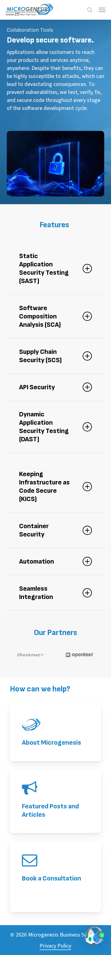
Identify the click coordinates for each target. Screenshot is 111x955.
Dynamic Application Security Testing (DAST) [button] (44, 427)
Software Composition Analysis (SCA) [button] (40, 316)
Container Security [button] (34, 530)
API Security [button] (37, 387)
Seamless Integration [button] (36, 593)
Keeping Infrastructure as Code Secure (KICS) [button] (44, 486)
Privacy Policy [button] (55, 946)
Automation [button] (36, 561)
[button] (102, 10)
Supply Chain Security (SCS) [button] (40, 356)
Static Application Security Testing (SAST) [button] (44, 268)
